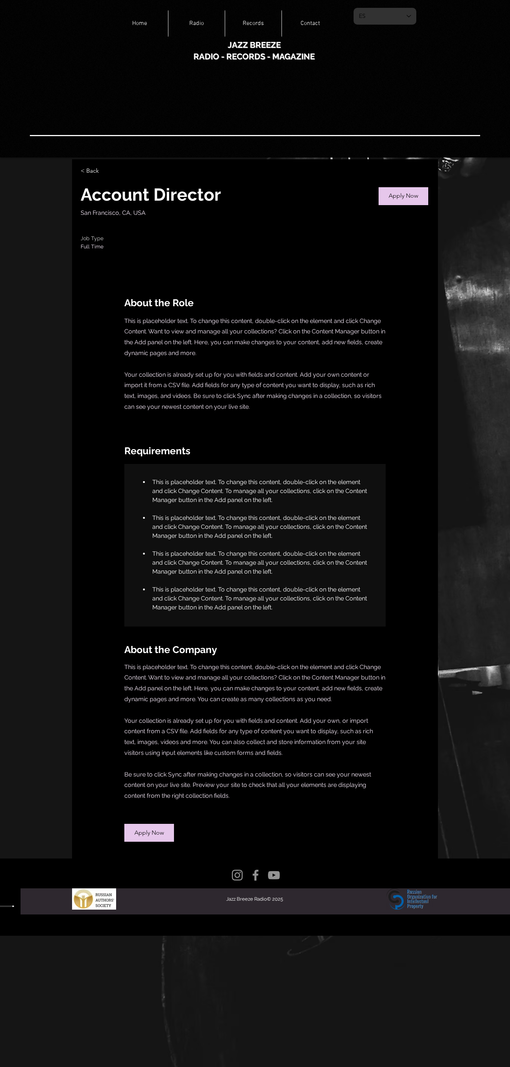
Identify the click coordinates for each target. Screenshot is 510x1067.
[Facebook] (255, 875)
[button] (403, 196)
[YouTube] (274, 875)
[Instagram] (237, 875)
